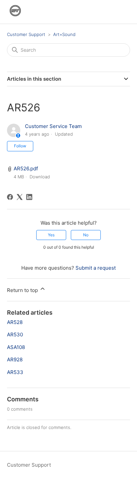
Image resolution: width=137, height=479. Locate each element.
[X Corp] (20, 197)
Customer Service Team (53, 126)
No (85, 234)
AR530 (15, 334)
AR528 (15, 322)
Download (40, 176)
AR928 (15, 359)
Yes (51, 234)
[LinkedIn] (29, 197)
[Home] (15, 17)
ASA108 (16, 347)
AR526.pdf (26, 168)
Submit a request (95, 268)
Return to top (23, 290)
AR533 (15, 372)
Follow (20, 145)
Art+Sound (64, 34)
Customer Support (26, 34)
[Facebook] (10, 197)
